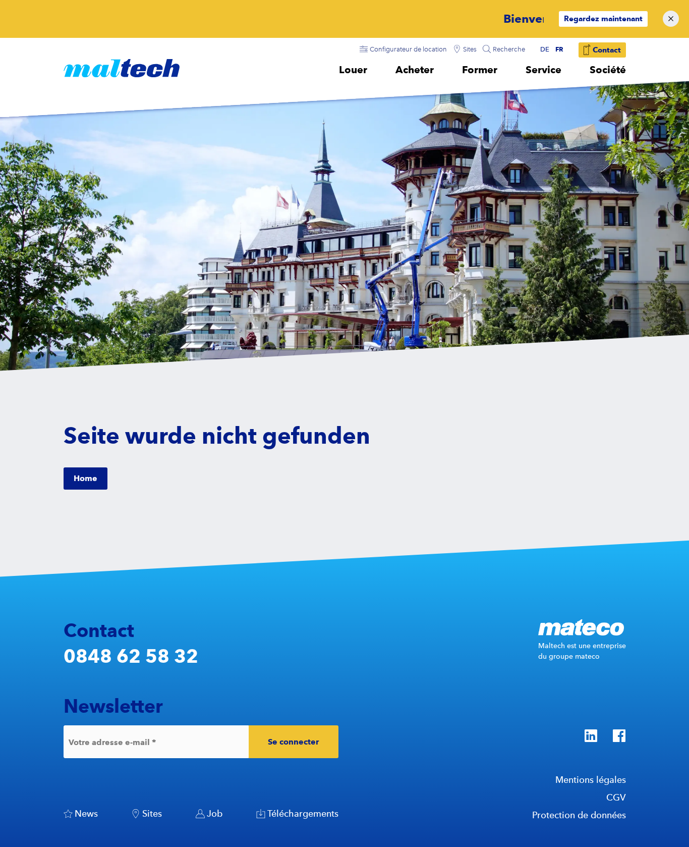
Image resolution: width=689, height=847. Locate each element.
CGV (616, 797)
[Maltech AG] (122, 68)
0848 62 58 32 (131, 656)
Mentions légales (590, 779)
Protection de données (579, 815)
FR (559, 49)
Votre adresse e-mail (112, 742)
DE (544, 49)
